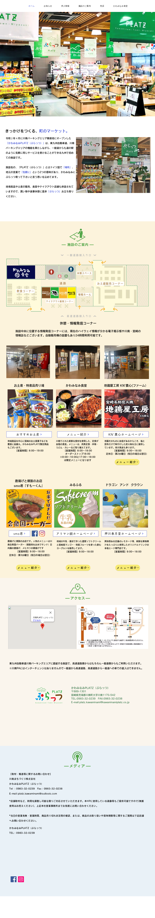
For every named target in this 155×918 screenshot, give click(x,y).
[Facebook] (35, 533)
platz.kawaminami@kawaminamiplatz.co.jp (104, 702)
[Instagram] (42, 533)
